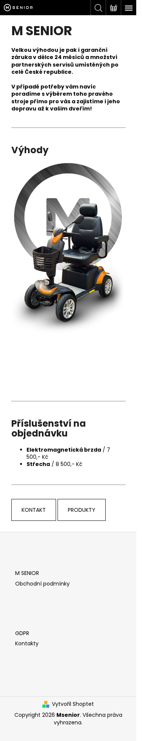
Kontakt (34, 510)
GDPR (22, 633)
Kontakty (27, 643)
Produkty (81, 510)
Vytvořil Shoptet (73, 704)
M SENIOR (27, 573)
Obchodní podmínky (42, 583)
